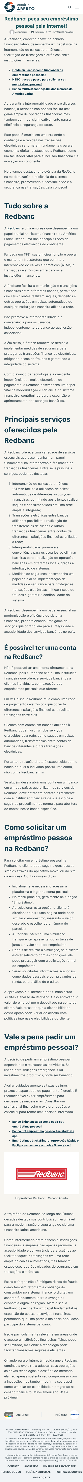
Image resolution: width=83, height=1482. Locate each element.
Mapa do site (41, 1477)
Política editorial (38, 1471)
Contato (13, 1466)
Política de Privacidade (59, 1466)
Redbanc (14, 228)
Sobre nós (31, 1466)
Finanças (69, 32)
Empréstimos (58, 32)
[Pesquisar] (69, 7)
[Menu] (77, 7)
